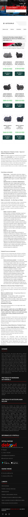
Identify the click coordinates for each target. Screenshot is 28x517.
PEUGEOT (24, 390)
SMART (25, 391)
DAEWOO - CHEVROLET (12, 385)
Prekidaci (7, 430)
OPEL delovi (19, 365)
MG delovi (18, 364)
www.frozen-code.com (8, 458)
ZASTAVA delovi (8, 372)
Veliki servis (23, 406)
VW (25, 393)
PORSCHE (7, 391)
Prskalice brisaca (22, 427)
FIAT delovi (10, 358)
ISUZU (16, 387)
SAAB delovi (11, 368)
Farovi (3, 429)
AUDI (8, 384)
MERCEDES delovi (12, 364)
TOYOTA (19, 393)
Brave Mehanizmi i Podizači (17, 426)
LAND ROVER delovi (9, 362)
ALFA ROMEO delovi (6, 353)
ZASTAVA (3, 394)
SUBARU (8, 393)
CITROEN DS (23, 384)
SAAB (17, 391)
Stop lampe (7, 429)
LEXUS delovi (16, 362)
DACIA (6, 385)
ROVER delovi (4, 368)
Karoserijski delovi (15, 429)
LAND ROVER (12, 388)
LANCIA (7, 388)
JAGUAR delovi (5, 361)
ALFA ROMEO (4, 384)
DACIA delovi (4, 356)
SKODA (22, 391)
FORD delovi (16, 358)
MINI (9, 390)
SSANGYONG (4, 393)
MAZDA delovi (5, 364)
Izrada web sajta (15, 509)
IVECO (19, 387)
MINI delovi (23, 364)
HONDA (5, 387)
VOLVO (23, 393)
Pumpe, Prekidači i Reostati (11, 416)
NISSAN (17, 390)
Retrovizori (16, 430)
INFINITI (12, 387)
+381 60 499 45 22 (13, 7)
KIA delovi (16, 361)
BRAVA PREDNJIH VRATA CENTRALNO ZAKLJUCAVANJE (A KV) (7, 64)
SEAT (19, 391)
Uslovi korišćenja (5, 486)
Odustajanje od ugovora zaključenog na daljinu (11, 497)
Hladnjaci (11, 430)
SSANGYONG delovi (12, 369)
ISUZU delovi (17, 359)
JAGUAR (22, 387)
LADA (5, 388)
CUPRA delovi (23, 355)
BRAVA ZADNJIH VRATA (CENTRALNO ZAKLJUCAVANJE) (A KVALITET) (7, 128)
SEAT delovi (17, 368)
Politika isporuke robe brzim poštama (10, 503)
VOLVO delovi (21, 371)
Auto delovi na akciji (18, 421)
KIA (2, 388)
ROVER (14, 391)
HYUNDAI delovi (5, 359)
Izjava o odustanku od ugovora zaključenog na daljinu (13, 500)
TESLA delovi (8, 371)
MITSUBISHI (13, 390)
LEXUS (17, 388)
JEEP (25, 387)
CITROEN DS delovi (16, 355)
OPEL (21, 390)
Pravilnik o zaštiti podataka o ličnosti (9, 494)
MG (7, 390)
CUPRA (3, 385)
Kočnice (11, 406)
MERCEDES (4, 390)
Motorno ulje (5, 406)
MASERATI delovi (22, 362)
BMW (11, 384)
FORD (3, 387)
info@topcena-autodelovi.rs (9, 455)
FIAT (25, 385)
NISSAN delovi (13, 365)
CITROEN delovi (8, 355)
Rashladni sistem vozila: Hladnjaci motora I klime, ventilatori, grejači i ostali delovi (14, 417)
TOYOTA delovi (14, 371)
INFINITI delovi (11, 359)
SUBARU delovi (20, 369)
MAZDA (24, 388)
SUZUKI (12, 393)
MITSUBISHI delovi (5, 365)
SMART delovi (4, 369)
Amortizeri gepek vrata (17, 424)
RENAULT (10, 391)
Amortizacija (16, 423)
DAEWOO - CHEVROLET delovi (13, 356)
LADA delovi (20, 361)
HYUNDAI (9, 387)
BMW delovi (19, 353)
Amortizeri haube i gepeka (7, 407)
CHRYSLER (15, 384)
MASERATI (21, 388)
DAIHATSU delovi (23, 356)
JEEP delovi (10, 361)
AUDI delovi (13, 353)
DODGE (22, 385)
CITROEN (19, 384)
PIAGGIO (3, 391)
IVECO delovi (23, 359)
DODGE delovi (4, 358)
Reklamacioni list (5, 491)
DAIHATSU (19, 385)
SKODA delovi (23, 368)
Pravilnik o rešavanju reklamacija (8, 488)
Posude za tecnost (13, 427)
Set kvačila (16, 406)
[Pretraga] (24, 11)
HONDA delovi (23, 358)
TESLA (16, 393)
